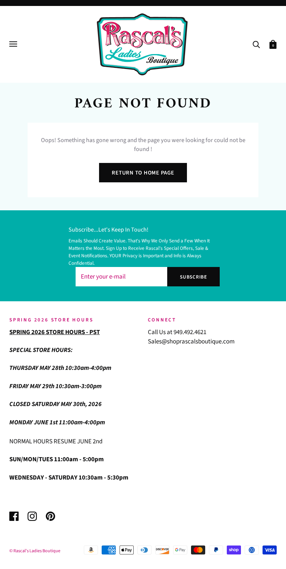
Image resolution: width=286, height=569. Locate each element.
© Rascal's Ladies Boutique (34, 550)
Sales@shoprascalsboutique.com (191, 341)
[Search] (256, 43)
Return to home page (143, 173)
